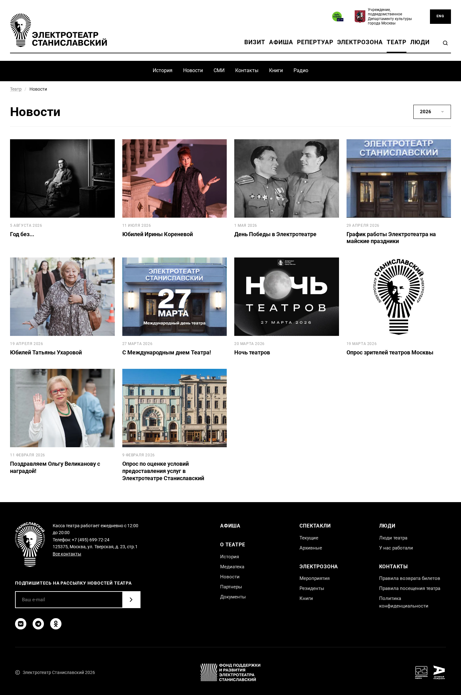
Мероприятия (314, 578)
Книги (276, 70)
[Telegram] (38, 623)
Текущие (308, 538)
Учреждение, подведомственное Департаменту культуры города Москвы (390, 16)
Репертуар (315, 42)
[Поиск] (445, 43)
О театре (232, 545)
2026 (425, 111)
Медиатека (232, 567)
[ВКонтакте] (20, 623)
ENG (440, 16)
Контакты (246, 70)
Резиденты (311, 588)
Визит (254, 42)
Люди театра (393, 538)
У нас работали (396, 548)
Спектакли (315, 526)
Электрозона (360, 42)
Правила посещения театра (409, 588)
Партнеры (231, 587)
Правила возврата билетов (409, 578)
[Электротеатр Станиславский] (58, 30)
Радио (301, 70)
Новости (193, 70)
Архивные (310, 548)
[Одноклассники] (55, 623)
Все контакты (67, 553)
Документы (233, 597)
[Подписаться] (131, 599)
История (162, 70)
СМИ (219, 70)
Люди (420, 42)
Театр (397, 42)
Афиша (281, 42)
